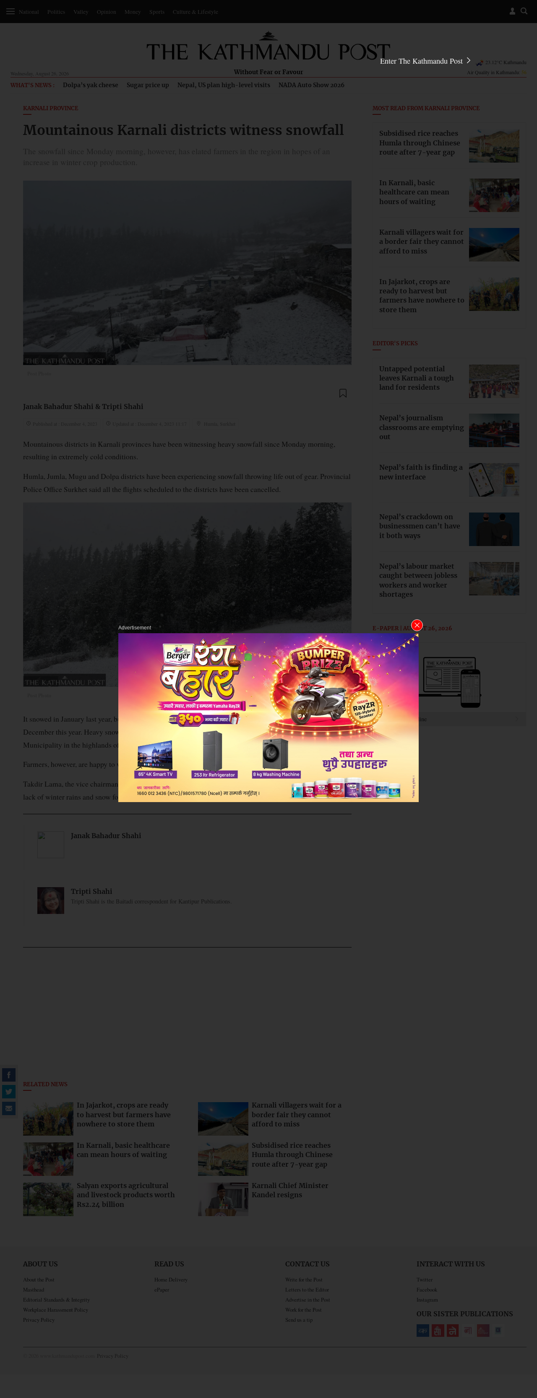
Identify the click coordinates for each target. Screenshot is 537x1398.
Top (520, 1333)
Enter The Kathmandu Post (422, 61)
